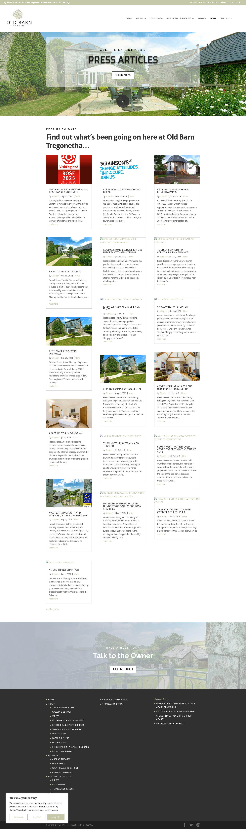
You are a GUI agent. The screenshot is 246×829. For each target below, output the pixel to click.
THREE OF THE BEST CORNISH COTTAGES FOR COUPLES (174, 511)
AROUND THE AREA (61, 759)
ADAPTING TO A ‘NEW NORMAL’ (66, 433)
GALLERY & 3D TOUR (61, 712)
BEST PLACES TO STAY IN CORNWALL (63, 352)
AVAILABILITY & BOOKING (179, 19)
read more (53, 224)
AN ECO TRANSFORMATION (64, 569)
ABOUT (139, 19)
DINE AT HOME (59, 734)
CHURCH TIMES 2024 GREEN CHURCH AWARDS (172, 191)
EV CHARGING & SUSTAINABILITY (67, 720)
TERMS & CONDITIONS (231, 3)
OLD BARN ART (59, 742)
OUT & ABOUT (58, 763)
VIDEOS (55, 716)
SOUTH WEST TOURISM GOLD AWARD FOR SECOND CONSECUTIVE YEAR (176, 449)
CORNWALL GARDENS (62, 772)
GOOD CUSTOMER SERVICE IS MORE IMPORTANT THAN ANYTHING (122, 251)
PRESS (213, 19)
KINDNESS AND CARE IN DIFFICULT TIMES (122, 308)
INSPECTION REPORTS (62, 751)
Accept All (55, 817)
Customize (18, 817)
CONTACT (225, 19)
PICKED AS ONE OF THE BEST (65, 271)
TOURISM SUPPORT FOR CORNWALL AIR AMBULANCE (172, 251)
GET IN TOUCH (123, 669)
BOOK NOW (123, 75)
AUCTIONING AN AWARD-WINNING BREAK (122, 191)
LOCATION (155, 19)
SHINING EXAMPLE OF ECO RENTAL (122, 388)
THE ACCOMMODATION (63, 707)
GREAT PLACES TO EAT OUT (65, 768)
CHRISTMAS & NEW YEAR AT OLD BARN (70, 747)
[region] (37, 808)
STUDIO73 (88, 825)
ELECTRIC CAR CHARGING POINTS (68, 725)
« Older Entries (52, 609)
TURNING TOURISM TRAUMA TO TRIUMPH (121, 444)
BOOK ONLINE (58, 784)
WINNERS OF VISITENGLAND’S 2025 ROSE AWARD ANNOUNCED (68, 191)
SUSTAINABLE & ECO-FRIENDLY (66, 729)
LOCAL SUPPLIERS (60, 738)
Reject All (37, 817)
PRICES (55, 780)
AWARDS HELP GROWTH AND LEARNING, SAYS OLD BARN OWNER (68, 514)
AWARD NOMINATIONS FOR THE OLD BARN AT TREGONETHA (174, 387)
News (77, 196)
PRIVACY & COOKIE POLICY (203, 3)
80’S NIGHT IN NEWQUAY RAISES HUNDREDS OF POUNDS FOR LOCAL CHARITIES (122, 506)
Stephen (55, 196)
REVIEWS (202, 19)
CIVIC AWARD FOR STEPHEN (172, 306)
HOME (130, 19)
